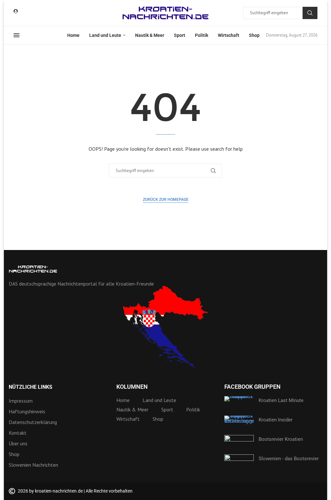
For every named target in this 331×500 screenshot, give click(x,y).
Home (73, 35)
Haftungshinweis (27, 411)
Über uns (18, 443)
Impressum (21, 400)
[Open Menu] (16, 35)
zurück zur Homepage (165, 199)
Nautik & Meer (149, 35)
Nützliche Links (30, 387)
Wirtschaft (228, 35)
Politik (201, 35)
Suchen (310, 13)
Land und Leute (105, 35)
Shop (254, 35)
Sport (179, 35)
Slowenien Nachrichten (33, 464)
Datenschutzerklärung (33, 422)
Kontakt (18, 432)
